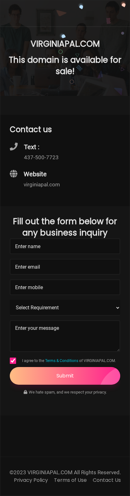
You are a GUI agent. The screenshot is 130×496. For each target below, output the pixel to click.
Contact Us (107, 480)
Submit (65, 375)
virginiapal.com (42, 184)
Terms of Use (70, 480)
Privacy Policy (31, 480)
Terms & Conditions (61, 361)
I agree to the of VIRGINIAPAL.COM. (69, 361)
